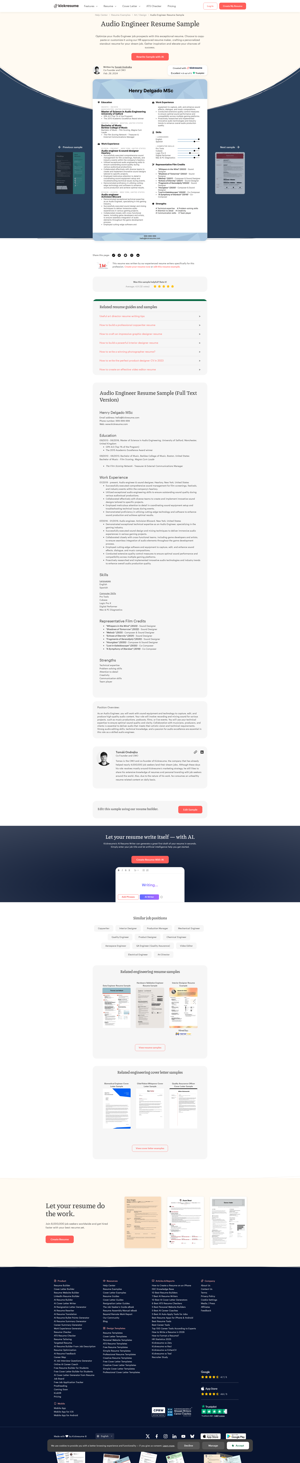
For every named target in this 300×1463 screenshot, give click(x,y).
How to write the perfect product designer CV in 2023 (132, 360)
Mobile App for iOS (64, 1411)
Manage (213, 1445)
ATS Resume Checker (65, 1335)
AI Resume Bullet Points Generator (71, 1317)
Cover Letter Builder (64, 1289)
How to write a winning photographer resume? (127, 351)
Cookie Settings (209, 1299)
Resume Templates (113, 1332)
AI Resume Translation (65, 1314)
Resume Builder (62, 1285)
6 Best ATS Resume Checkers (167, 1303)
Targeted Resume (63, 1342)
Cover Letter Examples (114, 1292)
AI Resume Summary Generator (70, 1321)
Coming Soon (61, 1389)
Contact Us (206, 1289)
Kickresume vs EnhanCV (164, 1350)
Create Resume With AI (150, 859)
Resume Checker (62, 1332)
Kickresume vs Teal (162, 1353)
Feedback (206, 1310)
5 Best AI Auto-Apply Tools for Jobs (170, 1314)
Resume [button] (108, 6)
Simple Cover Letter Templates (119, 1368)
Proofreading (60, 1385)
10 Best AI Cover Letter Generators (169, 1299)
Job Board (59, 1378)
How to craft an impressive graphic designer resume (131, 333)
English (104, 1436)
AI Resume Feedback (65, 1353)
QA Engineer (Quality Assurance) (153, 945)
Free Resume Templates (115, 1347)
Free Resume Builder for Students (71, 1368)
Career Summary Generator (68, 1324)
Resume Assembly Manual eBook (120, 1310)
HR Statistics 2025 (161, 1339)
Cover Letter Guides (113, 1299)
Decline (188, 1445)
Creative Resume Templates (117, 1358)
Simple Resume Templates (117, 1350)
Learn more (168, 1445)
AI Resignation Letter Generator (70, 1307)
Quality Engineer (120, 937)
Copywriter (103, 928)
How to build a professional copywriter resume (127, 324)
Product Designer (148, 937)
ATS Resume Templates (115, 1343)
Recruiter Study (160, 1357)
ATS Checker (153, 6)
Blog (105, 1321)
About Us (205, 1285)
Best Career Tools (161, 1324)
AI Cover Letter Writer (65, 1303)
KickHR (57, 1393)
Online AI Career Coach (66, 1364)
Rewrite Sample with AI (150, 56)
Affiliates (205, 1307)
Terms (204, 1292)
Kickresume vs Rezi (162, 1346)
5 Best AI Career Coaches (165, 1310)
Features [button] (89, 6)
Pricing (172, 6)
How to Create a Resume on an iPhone (171, 1285)
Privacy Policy (208, 1296)
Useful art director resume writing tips (122, 316)
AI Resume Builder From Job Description (74, 1346)
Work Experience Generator (68, 1328)
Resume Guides (111, 1296)
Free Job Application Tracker (68, 1382)
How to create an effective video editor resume (128, 369)
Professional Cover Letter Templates (121, 1372)
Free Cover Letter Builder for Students (73, 1371)
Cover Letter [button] (129, 6)
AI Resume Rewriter (64, 1310)
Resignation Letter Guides (116, 1303)
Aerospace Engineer (115, 945)
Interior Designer (128, 928)
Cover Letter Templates (115, 1336)
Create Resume (60, 1239)
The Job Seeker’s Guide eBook (118, 1307)
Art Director (164, 954)
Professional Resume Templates (119, 1354)
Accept (240, 1445)
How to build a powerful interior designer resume (129, 342)
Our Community (111, 1317)
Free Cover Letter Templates (117, 1361)
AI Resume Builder (63, 1299)
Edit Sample (190, 809)
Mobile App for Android (66, 1415)
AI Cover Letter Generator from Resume (74, 1375)
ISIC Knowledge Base (163, 1289)
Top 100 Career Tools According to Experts (174, 1328)
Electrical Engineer (138, 954)
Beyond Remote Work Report (117, 1314)
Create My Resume (232, 6)
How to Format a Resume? (165, 1335)
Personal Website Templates (117, 1340)
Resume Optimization (65, 1350)
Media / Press (208, 1303)
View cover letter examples (150, 1148)
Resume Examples (112, 1289)
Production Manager (157, 928)
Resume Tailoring (63, 1339)
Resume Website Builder (66, 1292)
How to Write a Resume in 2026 (168, 1332)
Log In (210, 6)
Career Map (60, 1357)
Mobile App (60, 1408)
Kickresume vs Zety (162, 1342)
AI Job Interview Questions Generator (73, 1360)
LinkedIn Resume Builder (66, 1296)
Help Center (109, 1285)
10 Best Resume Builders (165, 1292)
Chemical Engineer (176, 937)
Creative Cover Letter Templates (119, 1365)
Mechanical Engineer (189, 928)
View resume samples (150, 1047)
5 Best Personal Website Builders (169, 1307)
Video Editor (186, 945)
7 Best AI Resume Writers (165, 1296)
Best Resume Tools (161, 1321)
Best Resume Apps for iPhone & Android (172, 1317)
